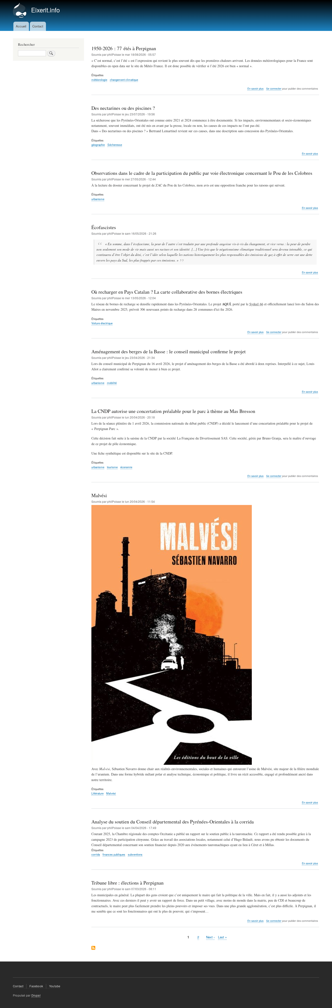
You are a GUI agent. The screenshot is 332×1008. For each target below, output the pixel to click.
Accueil (21, 26)
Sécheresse (114, 145)
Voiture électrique (102, 323)
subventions (135, 854)
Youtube (54, 986)
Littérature (97, 793)
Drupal (36, 995)
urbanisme (97, 199)
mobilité (112, 383)
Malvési (111, 793)
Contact (37, 26)
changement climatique (124, 80)
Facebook (36, 986)
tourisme (112, 467)
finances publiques (114, 854)
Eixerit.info (45, 9)
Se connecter (273, 88)
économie (126, 467)
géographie (98, 145)
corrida (95, 854)
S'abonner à (93, 948)
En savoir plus (255, 89)
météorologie (99, 80)
